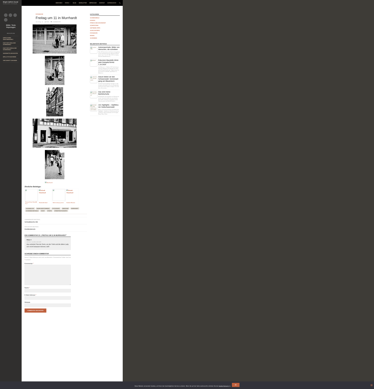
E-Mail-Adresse (30, 295)
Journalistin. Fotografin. (10, 3)
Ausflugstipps (95, 30)
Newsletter (83, 3)
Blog (74, 3)
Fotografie (39, 14)
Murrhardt (74, 208)
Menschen (65, 208)
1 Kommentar (56, 22)
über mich (59, 3)
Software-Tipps (95, 28)
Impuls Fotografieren (9, 56)
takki (47, 22)
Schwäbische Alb (32, 221)
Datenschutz (111, 3)
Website (27, 302)
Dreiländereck (32, 228)
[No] (372, 385)
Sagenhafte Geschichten (10, 53)
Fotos (67, 3)
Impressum (93, 3)
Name (27, 288)
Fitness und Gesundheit (98, 23)
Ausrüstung (94, 25)
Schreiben (93, 38)
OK (236, 385)
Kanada (92, 20)
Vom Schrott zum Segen (10, 60)
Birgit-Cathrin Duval (10, 2)
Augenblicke (30, 208)
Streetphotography (60, 210)
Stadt (43, 210)
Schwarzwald (94, 18)
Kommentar (29, 263)
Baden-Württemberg (43, 208)
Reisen (92, 35)
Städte (49, 210)
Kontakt (102, 3)
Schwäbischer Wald (32, 210)
